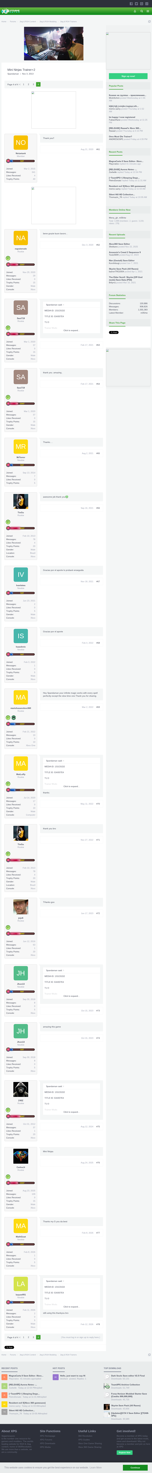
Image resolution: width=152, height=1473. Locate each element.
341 (33, 172)
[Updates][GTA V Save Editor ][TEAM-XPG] (130, 1414)
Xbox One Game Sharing (90, 1443)
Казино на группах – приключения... (127, 95)
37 (34, 345)
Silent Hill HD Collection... (122, 194)
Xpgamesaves (8, 1436)
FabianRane (115, 120)
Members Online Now (119, 210)
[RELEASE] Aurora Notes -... (123, 169)
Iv (21, 574)
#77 (98, 1233)
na (21, 238)
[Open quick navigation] (149, 21)
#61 (98, 149)
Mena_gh (113, 218)
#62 (98, 245)
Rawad (112, 131)
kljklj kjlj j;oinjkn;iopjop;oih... (124, 106)
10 (34, 735)
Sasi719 (21, 318)
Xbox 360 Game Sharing (89, 1447)
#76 (98, 1162)
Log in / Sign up (135, 11)
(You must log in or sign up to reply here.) (80, 1337)
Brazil (32, 553)
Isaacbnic (21, 647)
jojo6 (20, 918)
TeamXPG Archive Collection (125, 1384)
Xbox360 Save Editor (119, 244)
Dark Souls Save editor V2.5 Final (128, 1376)
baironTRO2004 (116, 271)
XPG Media (45, 1447)
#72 (98, 913)
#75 (98, 1126)
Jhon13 (21, 984)
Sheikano (113, 246)
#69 (98, 707)
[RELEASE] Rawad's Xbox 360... (125, 128)
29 (34, 275)
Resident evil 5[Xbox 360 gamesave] (127, 186)
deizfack (64, 1378)
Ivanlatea (20, 585)
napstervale (21, 249)
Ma (21, 763)
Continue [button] (135, 1467)
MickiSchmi (114, 98)
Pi (4, 1395)
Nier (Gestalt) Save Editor (121, 260)
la (21, 1284)
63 (34, 945)
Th (4, 1412)
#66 (98, 508)
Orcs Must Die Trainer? (120, 136)
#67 (98, 581)
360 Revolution (85, 1436)
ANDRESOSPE (116, 139)
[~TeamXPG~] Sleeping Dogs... (124, 178)
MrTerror (21, 457)
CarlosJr (21, 1167)
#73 (98, 1010)
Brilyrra (112, 282)
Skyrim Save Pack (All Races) (123, 269)
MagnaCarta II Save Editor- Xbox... (126, 161)
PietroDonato (115, 180)
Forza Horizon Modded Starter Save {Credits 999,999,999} (129, 1395)
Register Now (124, 1453)
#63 (98, 345)
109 (33, 1194)
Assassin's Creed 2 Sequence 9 (125, 252)
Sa (20, 307)
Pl (4, 1377)
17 (34, 801)
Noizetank (21, 153)
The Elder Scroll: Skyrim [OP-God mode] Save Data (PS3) (125, 278)
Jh (21, 973)
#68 (98, 643)
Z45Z (20, 1100)
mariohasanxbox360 (21, 708)
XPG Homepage (47, 1436)
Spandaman (13, 74)
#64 (98, 384)
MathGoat (21, 1236)
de (55, 1377)
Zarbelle (113, 172)
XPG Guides (84, 1439)
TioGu (21, 512)
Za (4, 1386)
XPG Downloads (47, 1443)
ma (21, 697)
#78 (98, 1324)
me (4, 1404)
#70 (98, 804)
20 (34, 546)
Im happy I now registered (122, 117)
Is (21, 636)
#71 (98, 840)
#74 (98, 1038)
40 (34, 179)
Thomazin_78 (115, 197)
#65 (98, 453)
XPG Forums (46, 1439)
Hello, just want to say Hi (72, 1376)
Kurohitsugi (114, 263)
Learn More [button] (96, 1467)
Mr (21, 446)
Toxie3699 (114, 255)
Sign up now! (128, 76)
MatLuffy (20, 774)
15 (34, 282)
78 (34, 539)
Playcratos (114, 164)
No (21, 142)
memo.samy (115, 109)
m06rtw (122, 218)
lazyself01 (21, 1294)
